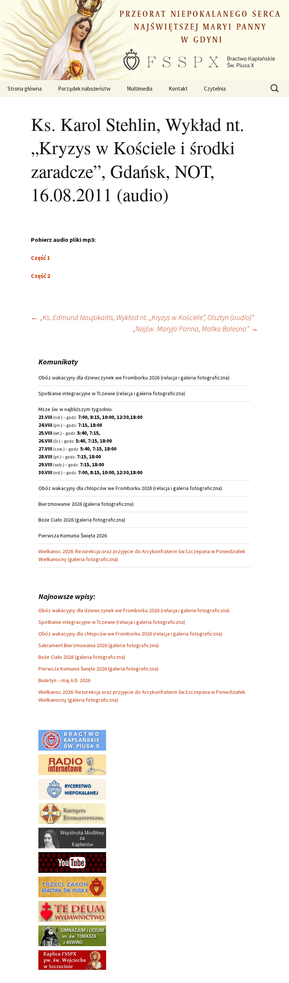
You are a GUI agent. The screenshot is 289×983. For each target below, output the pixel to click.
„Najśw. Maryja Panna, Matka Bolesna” (195, 328)
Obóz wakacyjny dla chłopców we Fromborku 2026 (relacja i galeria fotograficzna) (130, 633)
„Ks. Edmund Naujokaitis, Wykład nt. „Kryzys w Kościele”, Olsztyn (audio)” (142, 317)
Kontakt (178, 88)
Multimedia (139, 88)
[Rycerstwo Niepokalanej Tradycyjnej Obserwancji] (72, 788)
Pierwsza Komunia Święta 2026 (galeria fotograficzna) (98, 668)
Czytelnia (215, 88)
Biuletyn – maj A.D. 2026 (64, 680)
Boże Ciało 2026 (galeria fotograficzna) (81, 657)
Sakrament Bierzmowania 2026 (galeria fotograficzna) (98, 645)
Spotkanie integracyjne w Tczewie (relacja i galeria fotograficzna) (111, 622)
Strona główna (25, 88)
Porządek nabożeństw (84, 88)
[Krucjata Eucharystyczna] (72, 813)
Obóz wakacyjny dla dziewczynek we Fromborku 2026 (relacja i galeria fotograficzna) (134, 610)
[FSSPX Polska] (72, 862)
